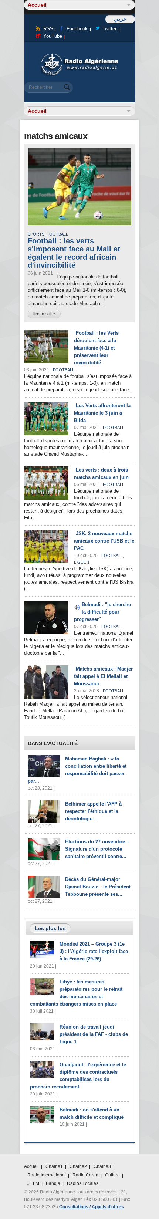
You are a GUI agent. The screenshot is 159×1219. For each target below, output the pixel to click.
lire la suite (44, 314)
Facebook (77, 28)
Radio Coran (85, 1175)
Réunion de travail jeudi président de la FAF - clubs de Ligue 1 (94, 1034)
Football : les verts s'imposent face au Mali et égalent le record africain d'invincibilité (74, 253)
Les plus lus (50, 928)
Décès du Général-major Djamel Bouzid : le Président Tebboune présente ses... (98, 887)
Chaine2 (78, 1166)
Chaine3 (102, 1166)
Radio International (46, 1175)
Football (57, 234)
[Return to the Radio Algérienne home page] (79, 55)
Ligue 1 (81, 562)
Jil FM (33, 1183)
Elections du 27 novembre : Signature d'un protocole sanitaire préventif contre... (96, 849)
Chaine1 (54, 1166)
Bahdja (53, 1183)
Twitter (109, 28)
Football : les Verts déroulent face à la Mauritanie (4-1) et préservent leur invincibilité (96, 347)
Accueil (31, 1166)
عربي (120, 19)
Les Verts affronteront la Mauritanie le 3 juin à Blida (102, 413)
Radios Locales (82, 1183)
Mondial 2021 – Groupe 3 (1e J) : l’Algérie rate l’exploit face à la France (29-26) (94, 951)
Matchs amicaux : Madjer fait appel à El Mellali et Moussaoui (103, 676)
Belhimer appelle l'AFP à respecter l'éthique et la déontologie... (93, 811)
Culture (112, 1175)
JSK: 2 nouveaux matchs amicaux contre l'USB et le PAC (104, 541)
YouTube (52, 36)
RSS (48, 28)
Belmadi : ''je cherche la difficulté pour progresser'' (102, 612)
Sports (36, 234)
